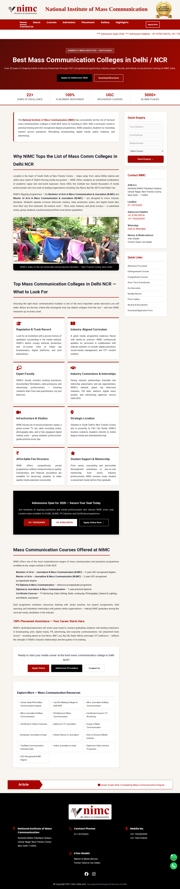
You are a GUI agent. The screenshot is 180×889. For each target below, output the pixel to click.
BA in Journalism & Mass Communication (98, 704)
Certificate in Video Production (33, 724)
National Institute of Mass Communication (96, 9)
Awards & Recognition (138, 305)
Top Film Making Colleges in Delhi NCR (65, 704)
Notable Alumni (134, 294)
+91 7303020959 (36, 522)
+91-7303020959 (163, 33)
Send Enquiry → (146, 159)
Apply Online (38, 668)
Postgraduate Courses (138, 277)
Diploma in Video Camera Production (98, 747)
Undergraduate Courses (138, 271)
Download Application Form (140, 310)
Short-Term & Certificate (139, 282)
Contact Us (94, 668)
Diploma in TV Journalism (64, 724)
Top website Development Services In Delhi (107, 884)
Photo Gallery (134, 299)
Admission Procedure (67, 668)
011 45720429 (135, 205)
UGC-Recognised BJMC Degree (30, 758)
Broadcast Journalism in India (33, 735)
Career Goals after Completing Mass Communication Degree (114, 785)
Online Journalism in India (64, 746)
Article (24, 784)
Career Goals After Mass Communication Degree (31, 704)
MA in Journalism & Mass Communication (31, 715)
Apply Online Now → (94, 522)
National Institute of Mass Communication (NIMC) (48, 120)
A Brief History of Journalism (66, 735)
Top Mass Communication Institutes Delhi (32, 747)
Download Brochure (109, 78)
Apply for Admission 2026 (74, 78)
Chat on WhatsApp (137, 228)
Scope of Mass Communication (94, 726)
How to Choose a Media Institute (97, 736)
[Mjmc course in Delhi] (90, 811)
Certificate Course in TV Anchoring (97, 715)
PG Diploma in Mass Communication (62, 715)
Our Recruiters (134, 288)
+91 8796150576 (143, 33)
